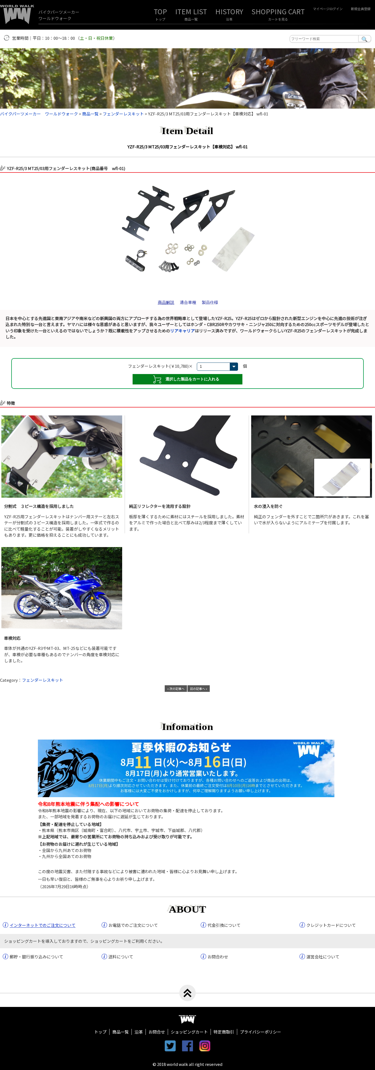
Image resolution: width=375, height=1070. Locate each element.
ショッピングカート (189, 1032)
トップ (160, 19)
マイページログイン (328, 8)
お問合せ (157, 1032)
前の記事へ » (198, 688)
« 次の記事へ (175, 688)
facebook (187, 1045)
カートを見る (278, 19)
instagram (204, 1045)
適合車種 (188, 302)
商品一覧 (191, 19)
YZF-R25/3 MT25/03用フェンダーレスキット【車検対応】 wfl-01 (187, 146)
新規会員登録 (361, 8)
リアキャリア (182, 330)
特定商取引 (224, 1032)
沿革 (229, 19)
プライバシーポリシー (260, 1032)
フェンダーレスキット (42, 680)
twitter (170, 1045)
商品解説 (166, 302)
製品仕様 (210, 302)
